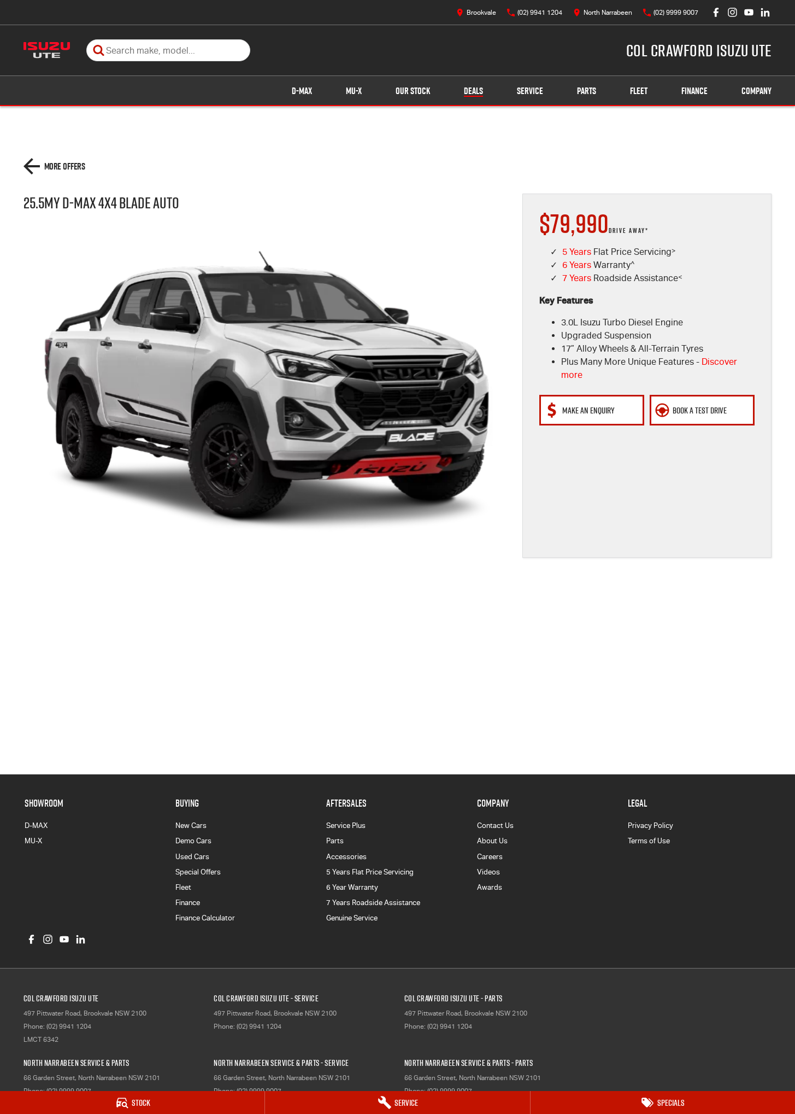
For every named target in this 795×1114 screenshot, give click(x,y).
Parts (586, 90)
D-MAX (302, 90)
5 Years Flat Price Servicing (370, 872)
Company (756, 90)
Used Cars (192, 857)
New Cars (191, 825)
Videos (488, 872)
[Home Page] (46, 50)
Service (530, 90)
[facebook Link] (716, 12)
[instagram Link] (732, 12)
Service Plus (346, 825)
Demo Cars (193, 841)
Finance (694, 90)
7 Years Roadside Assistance (373, 903)
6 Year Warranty (352, 887)
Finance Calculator (205, 918)
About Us (492, 841)
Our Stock (413, 90)
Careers (490, 857)
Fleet (638, 90)
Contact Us (495, 825)
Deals (473, 90)
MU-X (354, 90)
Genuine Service (352, 918)
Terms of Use (649, 841)
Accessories (346, 857)
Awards (489, 887)
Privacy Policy (650, 825)
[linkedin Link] (765, 12)
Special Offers (198, 872)
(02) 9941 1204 (68, 1026)
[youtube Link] (749, 12)
